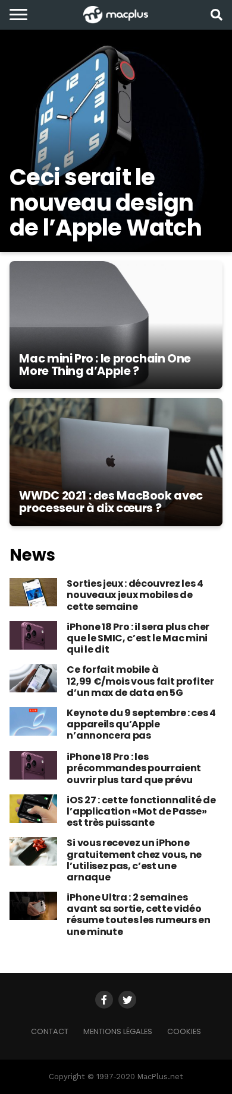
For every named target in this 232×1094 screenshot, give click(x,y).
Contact (49, 1031)
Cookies (184, 1031)
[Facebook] (104, 1000)
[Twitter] (127, 1000)
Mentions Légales (117, 1031)
